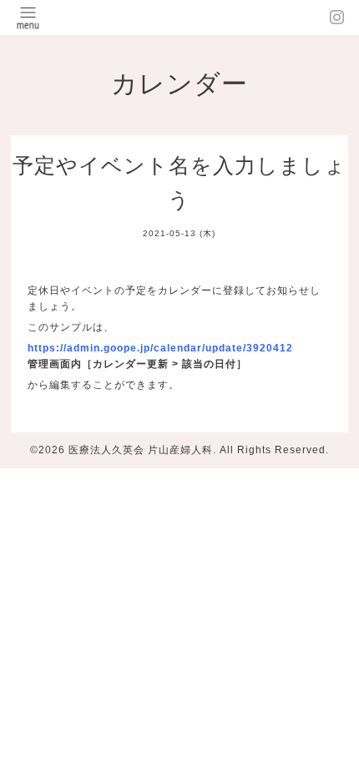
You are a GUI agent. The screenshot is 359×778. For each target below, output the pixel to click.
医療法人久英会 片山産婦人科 (140, 450)
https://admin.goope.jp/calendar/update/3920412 (160, 348)
